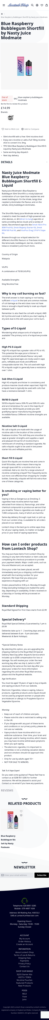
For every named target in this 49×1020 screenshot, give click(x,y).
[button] (21, 811)
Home (2, 14)
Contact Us (24, 966)
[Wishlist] (41, 5)
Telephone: (18, 905)
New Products (24, 985)
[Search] (32, 5)
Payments (24, 960)
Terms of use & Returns (24, 955)
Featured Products (24, 983)
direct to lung (26, 219)
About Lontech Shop (24, 952)
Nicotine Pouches (24, 980)
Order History (24, 941)
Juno (24, 999)
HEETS (21, 977)
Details (6, 162)
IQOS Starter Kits (24, 974)
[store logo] (18, 5)
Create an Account (24, 944)
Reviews (7, 790)
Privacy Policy (24, 963)
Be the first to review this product (14, 104)
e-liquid (14, 300)
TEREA (28, 977)
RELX (24, 993)
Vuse (24, 996)
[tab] (24, 162)
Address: (13, 912)
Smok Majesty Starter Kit (25, 227)
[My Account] (37, 5)
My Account (24, 938)
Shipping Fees (24, 958)
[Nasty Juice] (10, 117)
